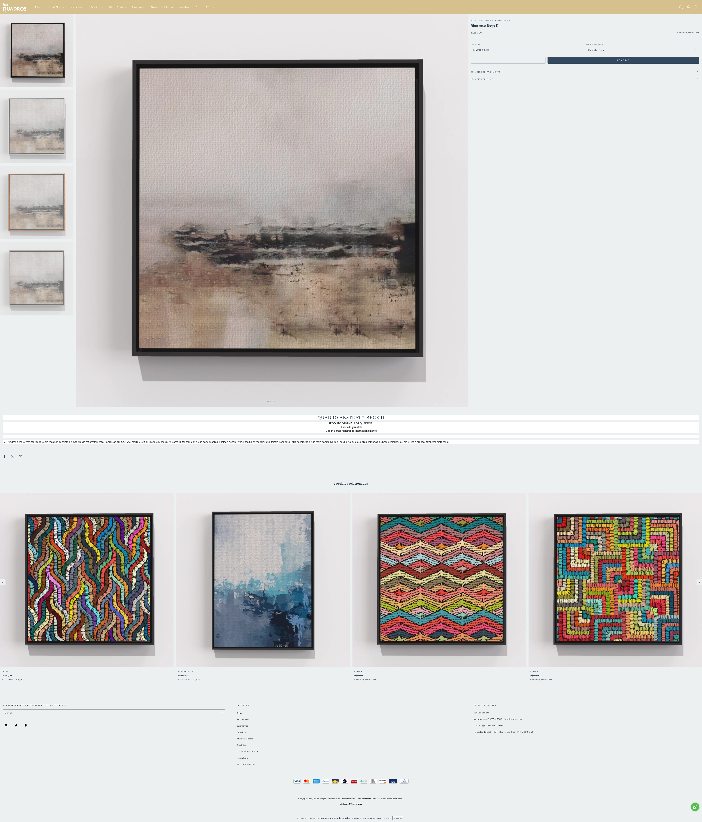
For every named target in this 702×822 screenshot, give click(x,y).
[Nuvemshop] (351, 804)
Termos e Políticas (205, 7)
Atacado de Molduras (162, 7)
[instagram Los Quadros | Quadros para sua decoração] (6, 725)
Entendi (398, 818)
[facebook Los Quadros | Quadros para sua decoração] (16, 725)
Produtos (137, 7)
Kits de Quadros (117, 7)
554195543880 (481, 712)
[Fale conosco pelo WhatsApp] (695, 807)
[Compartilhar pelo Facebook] (4, 456)
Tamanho (475, 44)
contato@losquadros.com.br (489, 725)
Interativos (76, 7)
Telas (37, 7)
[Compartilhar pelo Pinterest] (20, 456)
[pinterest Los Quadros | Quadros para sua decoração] (25, 725)
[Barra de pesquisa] (681, 7)
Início (473, 20)
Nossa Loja (184, 7)
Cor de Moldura (594, 44)
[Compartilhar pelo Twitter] (12, 456)
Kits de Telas (55, 7)
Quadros (96, 7)
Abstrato (489, 20)
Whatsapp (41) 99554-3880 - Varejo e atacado (498, 719)
